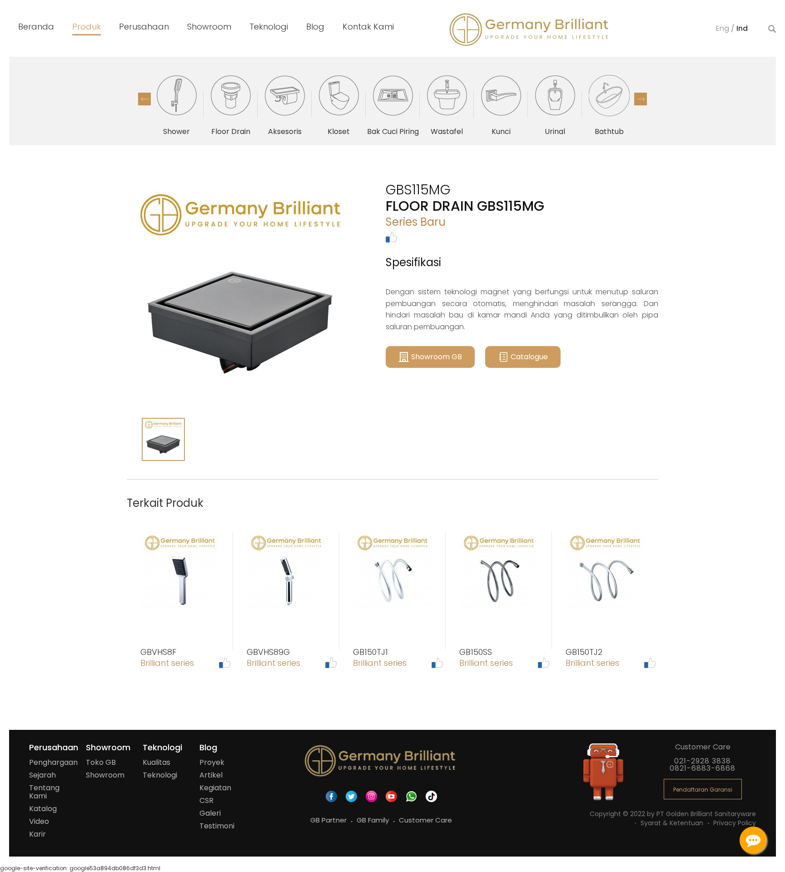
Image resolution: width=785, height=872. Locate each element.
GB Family (374, 820)
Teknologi (160, 775)
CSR (206, 800)
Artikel (211, 775)
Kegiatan (215, 788)
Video (39, 821)
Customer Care (425, 820)
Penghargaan (53, 762)
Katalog (43, 808)
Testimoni (216, 826)
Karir (37, 834)
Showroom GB (436, 357)
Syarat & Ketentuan (673, 822)
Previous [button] (144, 99)
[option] (176, 104)
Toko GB (101, 762)
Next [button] (640, 99)
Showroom (105, 775)
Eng (723, 28)
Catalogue (529, 357)
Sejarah (42, 775)
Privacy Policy (734, 822)
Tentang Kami (44, 792)
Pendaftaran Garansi (702, 789)
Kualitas (156, 762)
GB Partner (329, 820)
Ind (742, 28)
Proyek (211, 762)
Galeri (210, 813)
